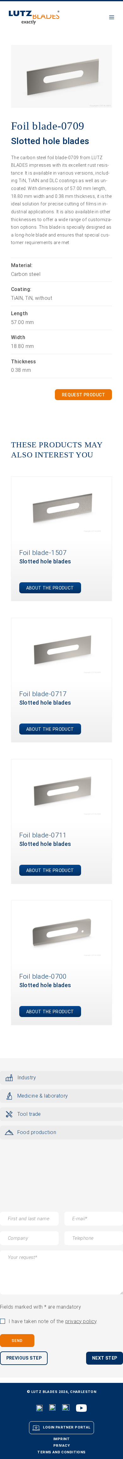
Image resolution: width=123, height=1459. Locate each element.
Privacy (61, 1445)
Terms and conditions (61, 1452)
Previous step (24, 1358)
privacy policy (81, 1321)
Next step (104, 1358)
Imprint (61, 1439)
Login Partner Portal (66, 1427)
